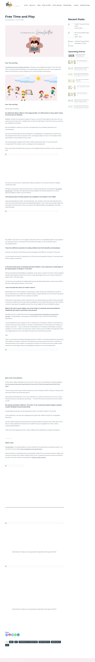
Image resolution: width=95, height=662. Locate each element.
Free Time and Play (44, 641)
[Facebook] (6, 635)
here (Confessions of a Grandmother (31, 449)
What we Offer (46, 5)
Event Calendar (57, 5)
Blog (39, 5)
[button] (35, 5)
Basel (11, 641)
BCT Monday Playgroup (82, 60)
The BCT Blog (9, 447)
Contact (76, 5)
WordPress (20, 660)
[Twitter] (12, 635)
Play (7, 645)
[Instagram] (9, 635)
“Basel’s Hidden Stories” (39, 457)
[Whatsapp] (15, 635)
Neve (6, 660)
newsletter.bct (11, 20)
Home (26, 5)
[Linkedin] (18, 635)
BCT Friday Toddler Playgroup (83, 86)
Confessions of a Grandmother (28, 641)
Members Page (85, 5)
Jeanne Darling (56, 641)
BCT (16, 641)
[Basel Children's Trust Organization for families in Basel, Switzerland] (13, 5)
